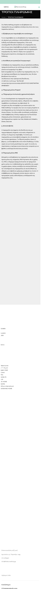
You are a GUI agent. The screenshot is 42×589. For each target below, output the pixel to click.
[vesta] (20, 348)
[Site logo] (20, 7)
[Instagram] (4, 567)
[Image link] (9, 468)
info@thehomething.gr (9, 81)
